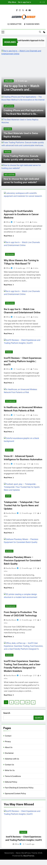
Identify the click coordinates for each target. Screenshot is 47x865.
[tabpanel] (23, 828)
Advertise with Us (12, 759)
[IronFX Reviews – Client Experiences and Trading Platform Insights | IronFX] (24, 71)
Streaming (10, 254)
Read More (8, 235)
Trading (7, 152)
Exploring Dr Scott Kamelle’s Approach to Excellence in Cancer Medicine (21, 214)
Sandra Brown (11, 513)
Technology (11, 401)
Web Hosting (9, 174)
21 (28, 702)
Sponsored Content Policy (15, 793)
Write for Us (10, 770)
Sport (8, 496)
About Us (8, 747)
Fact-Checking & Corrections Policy (19, 788)
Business (7, 129)
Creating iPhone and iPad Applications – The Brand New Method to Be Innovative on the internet (23, 114)
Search (6, 713)
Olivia (8, 222)
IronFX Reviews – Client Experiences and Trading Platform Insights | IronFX (9, 2)
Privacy (8, 741)
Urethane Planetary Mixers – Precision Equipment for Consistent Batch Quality (22, 560)
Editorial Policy (11, 782)
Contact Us (9, 765)
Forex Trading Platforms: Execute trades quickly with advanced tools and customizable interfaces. (21, 159)
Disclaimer (9, 753)
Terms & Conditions (13, 776)
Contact (8, 736)
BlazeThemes (28, 856)
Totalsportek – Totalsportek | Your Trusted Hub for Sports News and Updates (21, 505)
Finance (8, 81)
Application (8, 106)
